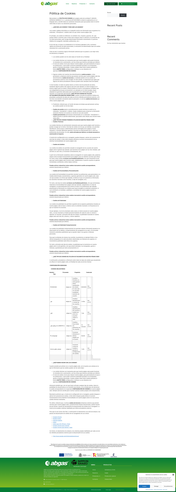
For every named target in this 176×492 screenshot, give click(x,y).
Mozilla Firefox (57, 418)
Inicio (67, 3)
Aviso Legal (165, 489)
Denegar (156, 486)
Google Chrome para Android (61, 425)
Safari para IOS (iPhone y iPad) (61, 424)
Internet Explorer (57, 420)
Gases (106, 473)
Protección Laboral (110, 476)
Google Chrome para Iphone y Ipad (62, 427)
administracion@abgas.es (49, 484)
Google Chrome (57, 417)
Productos (82, 3)
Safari (54, 422)
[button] (173, 474)
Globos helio (108, 479)
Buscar (109, 12)
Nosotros (74, 3)
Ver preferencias (168, 486)
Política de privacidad (158, 489)
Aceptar (144, 486)
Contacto (92, 3)
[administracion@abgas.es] (44, 484)
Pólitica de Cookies (149, 489)
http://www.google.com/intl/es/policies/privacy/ (66, 436)
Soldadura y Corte (110, 469)
